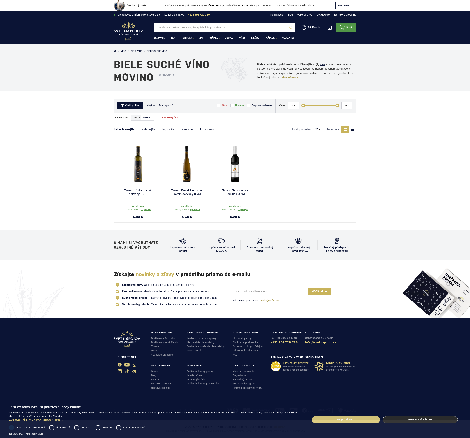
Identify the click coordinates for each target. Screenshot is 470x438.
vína (322, 64)
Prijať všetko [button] (346, 419)
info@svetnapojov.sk (321, 342)
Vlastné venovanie (243, 371)
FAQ (235, 354)
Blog (290, 14)
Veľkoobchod (304, 14)
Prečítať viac (55, 416)
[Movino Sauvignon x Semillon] (235, 164)
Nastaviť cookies (160, 387)
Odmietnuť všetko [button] (420, 419)
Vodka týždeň (136, 5)
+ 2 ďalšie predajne (162, 354)
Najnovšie (187, 129)
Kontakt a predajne (345, 14)
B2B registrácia (196, 379)
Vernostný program (244, 383)
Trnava (155, 346)
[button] (155, 419)
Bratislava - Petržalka (163, 338)
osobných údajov (269, 300)
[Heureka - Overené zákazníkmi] (276, 366)
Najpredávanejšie (124, 129)
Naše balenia (194, 350)
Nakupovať (344, 5)
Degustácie (323, 14)
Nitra (154, 350)
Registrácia (276, 14)
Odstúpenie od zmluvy (245, 350)
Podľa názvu (207, 129)
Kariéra (155, 379)
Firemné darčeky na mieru (247, 387)
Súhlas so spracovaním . (256, 300)
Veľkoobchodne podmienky (203, 383)
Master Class (194, 375)
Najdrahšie (168, 129)
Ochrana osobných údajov (248, 346)
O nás (154, 371)
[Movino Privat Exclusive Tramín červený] (186, 164)
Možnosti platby (242, 338)
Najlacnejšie (148, 129)
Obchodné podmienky (245, 342)
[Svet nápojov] (115, 51)
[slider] (303, 105)
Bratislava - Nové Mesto (164, 342)
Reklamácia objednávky (200, 342)
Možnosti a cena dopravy (201, 338)
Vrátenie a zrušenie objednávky (205, 346)
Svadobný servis (242, 379)
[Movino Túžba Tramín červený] (138, 164)
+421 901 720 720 (284, 342)
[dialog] (235, 419)
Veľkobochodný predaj (200, 371)
